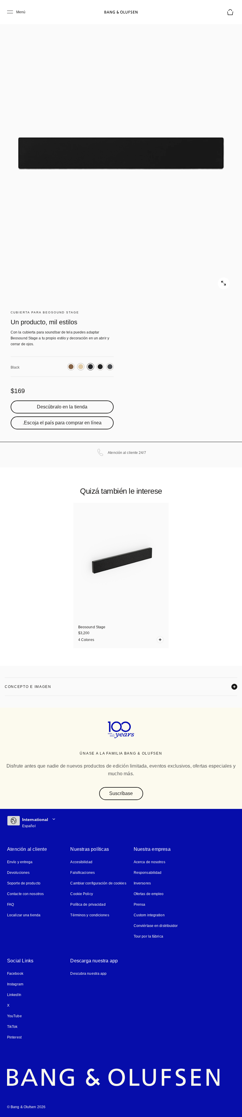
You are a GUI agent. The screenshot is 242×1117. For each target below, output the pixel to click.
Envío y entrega (20, 862)
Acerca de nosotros (149, 862)
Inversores (142, 883)
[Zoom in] (121, 153)
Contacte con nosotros (25, 894)
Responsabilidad (147, 873)
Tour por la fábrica (148, 936)
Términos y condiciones (89, 915)
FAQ (10, 904)
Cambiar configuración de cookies (97, 883)
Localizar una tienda (23, 915)
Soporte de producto (23, 883)
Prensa (139, 904)
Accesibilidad (81, 862)
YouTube (13, 1016)
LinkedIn (14, 995)
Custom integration (149, 915)
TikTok (12, 1027)
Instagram (15, 984)
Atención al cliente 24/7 (127, 452)
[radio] (71, 366)
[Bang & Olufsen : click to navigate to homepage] (121, 12)
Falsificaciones (82, 873)
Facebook (15, 974)
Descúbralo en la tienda (62, 407)
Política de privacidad (87, 904)
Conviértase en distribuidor (155, 926)
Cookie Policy (81, 894)
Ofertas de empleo (149, 894)
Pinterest (14, 1037)
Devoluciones (18, 873)
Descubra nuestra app (88, 974)
